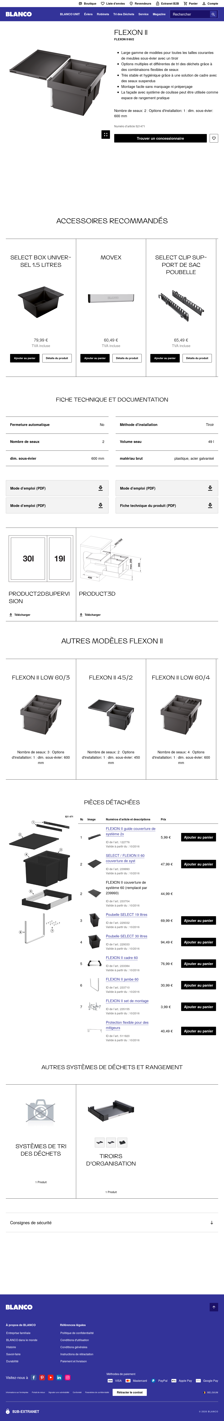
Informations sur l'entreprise (17, 1392)
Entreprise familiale (18, 1333)
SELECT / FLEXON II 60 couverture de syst (125, 858)
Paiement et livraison (73, 1361)
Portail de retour (38, 1392)
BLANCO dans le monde (21, 1340)
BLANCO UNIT (70, 14)
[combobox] (194, 14)
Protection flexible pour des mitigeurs (127, 1025)
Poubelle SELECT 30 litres (126, 935)
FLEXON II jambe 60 (122, 979)
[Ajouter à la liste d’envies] (214, 138)
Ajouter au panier (24, 358)
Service (143, 14)
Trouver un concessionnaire (160, 138)
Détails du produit (57, 358)
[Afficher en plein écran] (105, 134)
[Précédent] (20, 134)
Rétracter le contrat (130, 1392)
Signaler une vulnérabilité (59, 1392)
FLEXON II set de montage (127, 1000)
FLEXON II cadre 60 (122, 957)
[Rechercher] (213, 14)
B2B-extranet (25, 1411)
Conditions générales (73, 1347)
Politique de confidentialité (77, 1333)
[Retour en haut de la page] (214, 1307)
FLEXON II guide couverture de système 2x (130, 831)
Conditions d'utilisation (74, 1340)
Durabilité (12, 1361)
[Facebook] (33, 1377)
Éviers (88, 14)
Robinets (103, 14)
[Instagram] (67, 1377)
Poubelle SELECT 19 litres (126, 914)
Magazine (159, 14)
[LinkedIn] (59, 1377)
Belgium (212, 1392)
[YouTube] (50, 1377)
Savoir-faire (13, 1354)
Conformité (77, 1392)
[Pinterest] (42, 1377)
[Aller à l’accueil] (19, 14)
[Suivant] (95, 134)
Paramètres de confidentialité (97, 1392)
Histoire (11, 1347)
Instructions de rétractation (76, 1354)
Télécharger (22, 615)
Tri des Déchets (123, 14)
